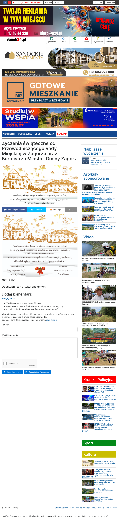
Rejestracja (110, 2)
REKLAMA (62, 134)
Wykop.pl (56, 209)
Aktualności (58, 2)
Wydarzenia (98, 42)
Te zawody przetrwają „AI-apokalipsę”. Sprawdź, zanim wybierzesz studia (104, 209)
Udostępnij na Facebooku (16, 209)
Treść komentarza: (10, 335)
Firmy (63, 42)
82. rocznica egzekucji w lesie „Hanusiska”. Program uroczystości (104, 482)
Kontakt (113, 508)
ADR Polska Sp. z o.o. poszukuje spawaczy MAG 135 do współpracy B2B (104, 226)
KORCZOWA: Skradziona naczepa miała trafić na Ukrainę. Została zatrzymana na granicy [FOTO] (97, 427)
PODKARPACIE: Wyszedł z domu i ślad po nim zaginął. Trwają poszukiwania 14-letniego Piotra (104, 389)
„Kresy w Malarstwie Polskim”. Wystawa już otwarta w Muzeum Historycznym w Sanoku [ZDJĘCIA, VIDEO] (97, 473)
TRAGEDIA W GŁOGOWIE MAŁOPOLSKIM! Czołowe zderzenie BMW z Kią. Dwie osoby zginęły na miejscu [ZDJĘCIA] (98, 407)
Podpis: (5, 325)
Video (88, 237)
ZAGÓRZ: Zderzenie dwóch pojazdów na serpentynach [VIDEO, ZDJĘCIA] (96, 325)
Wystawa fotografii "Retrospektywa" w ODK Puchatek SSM (100, 161)
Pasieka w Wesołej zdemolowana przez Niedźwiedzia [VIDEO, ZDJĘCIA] (96, 347)
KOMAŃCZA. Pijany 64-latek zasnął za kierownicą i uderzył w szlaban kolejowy (105, 397)
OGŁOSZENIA (25, 134)
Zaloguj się (97, 2)
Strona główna (61, 508)
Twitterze (37, 209)
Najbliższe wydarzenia (93, 151)
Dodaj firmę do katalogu (79, 508)
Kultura (89, 454)
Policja (86, 42)
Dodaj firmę (37, 2)
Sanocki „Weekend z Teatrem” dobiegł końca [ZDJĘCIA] (103, 499)
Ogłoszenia (51, 42)
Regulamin (96, 508)
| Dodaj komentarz (13, 372)
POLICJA (49, 134)
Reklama (48, 2)
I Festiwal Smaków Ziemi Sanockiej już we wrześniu (104, 462)
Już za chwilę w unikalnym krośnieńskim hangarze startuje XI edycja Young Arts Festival (104, 200)
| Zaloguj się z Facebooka (38, 372)
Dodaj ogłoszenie (21, 2)
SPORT (38, 134)
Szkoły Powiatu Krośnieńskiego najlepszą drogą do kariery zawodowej (104, 218)
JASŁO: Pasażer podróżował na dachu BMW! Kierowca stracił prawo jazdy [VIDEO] (103, 417)
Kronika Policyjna (98, 379)
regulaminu (51, 320)
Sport (74, 42)
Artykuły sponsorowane (96, 176)
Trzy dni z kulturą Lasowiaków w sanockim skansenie (104, 490)
